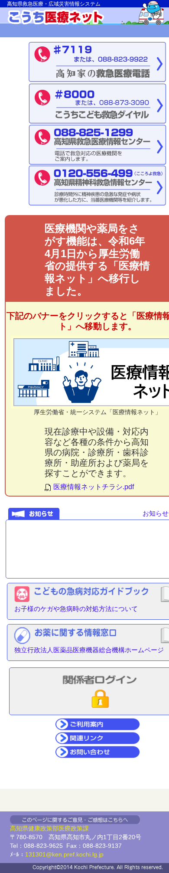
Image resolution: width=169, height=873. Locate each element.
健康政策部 (43, 828)
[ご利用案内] (97, 723)
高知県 (19, 828)
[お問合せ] (97, 751)
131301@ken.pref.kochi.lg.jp (64, 854)
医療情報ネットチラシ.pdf (93, 486)
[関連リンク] (97, 737)
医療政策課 (73, 828)
